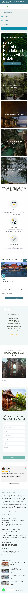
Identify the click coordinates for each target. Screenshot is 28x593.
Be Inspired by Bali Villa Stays (14, 170)
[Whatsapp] (3, 589)
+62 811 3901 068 (7, 555)
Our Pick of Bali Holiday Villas (14, 142)
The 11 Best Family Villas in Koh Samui (10, 531)
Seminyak (12, 564)
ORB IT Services (20, 511)
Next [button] (8, 309)
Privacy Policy (19, 590)
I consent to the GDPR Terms (10, 453)
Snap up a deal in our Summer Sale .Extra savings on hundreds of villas (13, 2)
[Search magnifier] (25, 293)
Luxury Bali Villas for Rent (14, 114)
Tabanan (4, 283)
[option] (14, 325)
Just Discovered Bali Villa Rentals (14, 87)
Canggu (4, 380)
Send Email (14, 457)
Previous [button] (5, 309)
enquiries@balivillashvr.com (9, 557)
